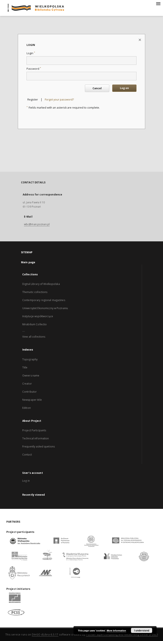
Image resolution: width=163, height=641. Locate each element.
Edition (26, 408)
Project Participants (34, 430)
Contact (27, 454)
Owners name (30, 375)
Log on (124, 88)
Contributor (29, 391)
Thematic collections (34, 292)
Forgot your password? (59, 99)
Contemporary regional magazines (43, 300)
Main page (28, 262)
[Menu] (158, 3)
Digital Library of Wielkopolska (41, 284)
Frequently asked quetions (38, 446)
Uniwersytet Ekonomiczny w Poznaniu (45, 308)
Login (31, 53)
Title (25, 367)
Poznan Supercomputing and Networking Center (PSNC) (122, 634)
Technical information (35, 438)
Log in (26, 481)
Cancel (97, 88)
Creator (27, 383)
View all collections (33, 336)
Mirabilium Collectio (34, 324)
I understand (141, 630)
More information (116, 630)
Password (34, 69)
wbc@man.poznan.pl (37, 224)
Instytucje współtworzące (37, 316)
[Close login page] (140, 39)
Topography (30, 359)
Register (32, 99)
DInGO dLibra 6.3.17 (45, 634)
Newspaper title (32, 400)
